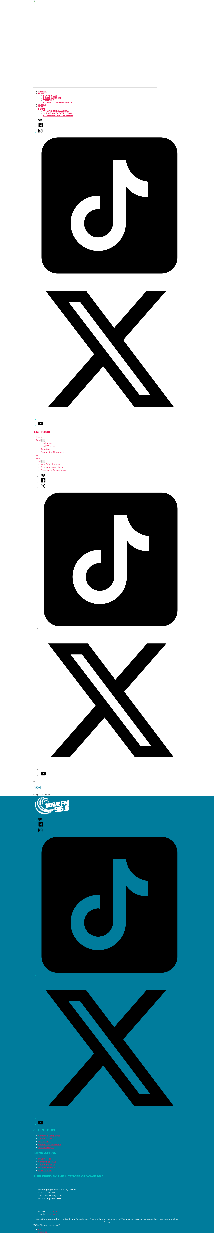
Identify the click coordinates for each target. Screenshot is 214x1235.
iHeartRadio (43, 1232)
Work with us (44, 1142)
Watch (42, 104)
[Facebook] (40, 127)
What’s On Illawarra (56, 111)
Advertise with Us (46, 1139)
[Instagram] (40, 132)
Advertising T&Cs (46, 1165)
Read (41, 94)
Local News (50, 96)
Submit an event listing (57, 113)
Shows (42, 91)
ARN (40, 1229)
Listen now (40, 432)
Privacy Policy (45, 1159)
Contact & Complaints (49, 1136)
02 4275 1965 (52, 1214)
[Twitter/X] (109, 419)
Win (40, 107)
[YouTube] (40, 425)
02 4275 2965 (52, 1211)
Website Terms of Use (49, 1168)
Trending (48, 100)
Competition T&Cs (47, 1162)
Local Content (45, 1171)
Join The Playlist (46, 1148)
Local (41, 109)
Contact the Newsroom (57, 102)
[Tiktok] (109, 276)
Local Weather (52, 98)
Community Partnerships (58, 115)
